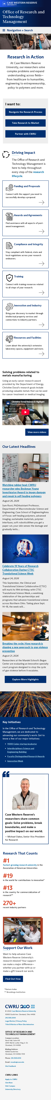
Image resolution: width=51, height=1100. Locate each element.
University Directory (13, 1089)
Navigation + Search (17, 31)
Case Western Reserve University (24, 1011)
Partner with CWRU (25, 133)
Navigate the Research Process (25, 112)
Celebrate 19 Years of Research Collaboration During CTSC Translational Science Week (20, 569)
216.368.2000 (10, 1018)
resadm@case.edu (17, 1062)
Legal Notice (10, 1021)
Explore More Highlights (25, 679)
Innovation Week (15, 761)
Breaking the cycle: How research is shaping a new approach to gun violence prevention (25, 647)
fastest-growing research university (20, 865)
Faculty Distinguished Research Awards (26, 756)
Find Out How (13, 978)
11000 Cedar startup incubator (22, 744)
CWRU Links (11, 1075)
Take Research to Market (25, 122)
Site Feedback (10, 1066)
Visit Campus (10, 1086)
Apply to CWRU (11, 1079)
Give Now (8, 1083)
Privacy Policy (21, 1021)
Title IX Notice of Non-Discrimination (19, 1024)
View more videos (37, 432)
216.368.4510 (16, 1058)
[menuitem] (25, 1079)
